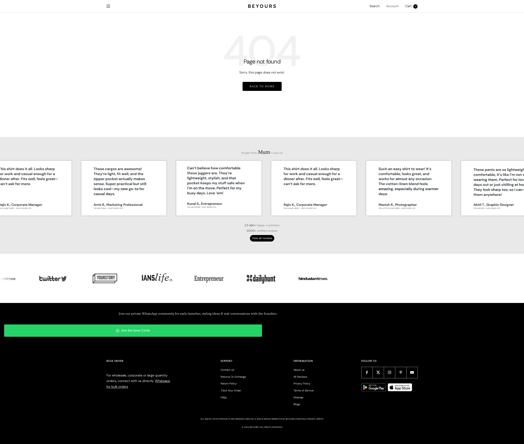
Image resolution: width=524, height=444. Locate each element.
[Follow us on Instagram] (389, 372)
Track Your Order (231, 390)
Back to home (262, 86)
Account (392, 6)
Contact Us (227, 370)
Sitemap (298, 397)
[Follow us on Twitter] (378, 372)
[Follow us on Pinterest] (400, 372)
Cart (410, 6)
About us (299, 370)
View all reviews (262, 238)
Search (374, 6)
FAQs (224, 397)
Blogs (297, 404)
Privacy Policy (302, 383)
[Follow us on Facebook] (367, 372)
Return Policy (229, 383)
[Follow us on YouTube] (412, 372)
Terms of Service (304, 390)
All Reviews (300, 376)
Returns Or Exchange (233, 376)
